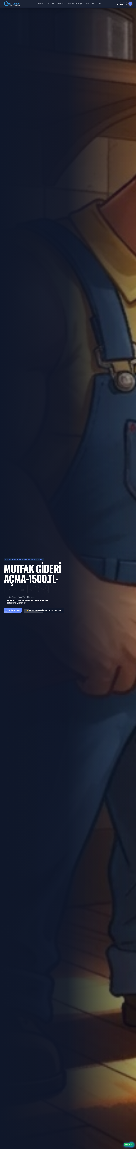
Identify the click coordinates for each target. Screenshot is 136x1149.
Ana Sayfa (41, 4)
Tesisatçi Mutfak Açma (75, 4)
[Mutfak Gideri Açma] (12, 3)
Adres (99, 4)
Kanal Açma (50, 4)
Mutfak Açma (61, 4)
